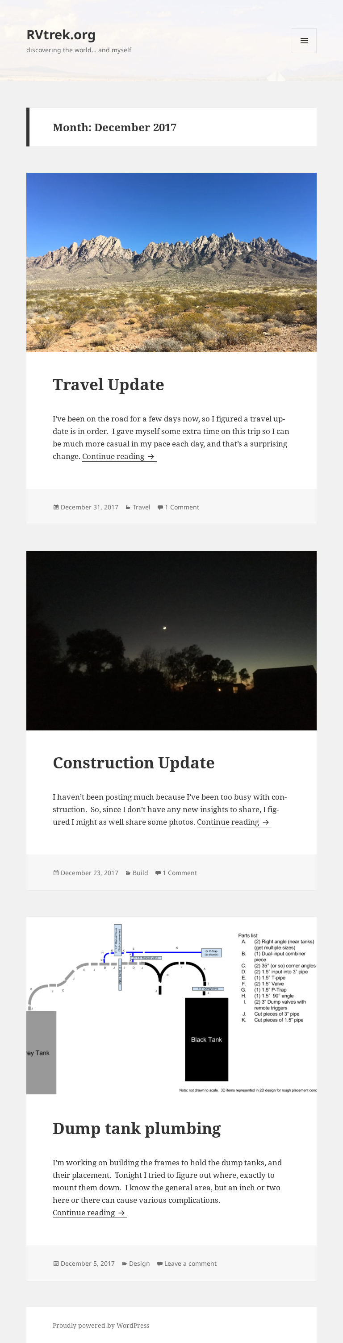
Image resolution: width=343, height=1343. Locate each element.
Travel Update (108, 384)
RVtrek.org (61, 34)
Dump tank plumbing (137, 1128)
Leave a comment (190, 1263)
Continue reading (119, 456)
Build (140, 872)
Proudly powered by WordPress (101, 1325)
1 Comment (182, 507)
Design (139, 1263)
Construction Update (134, 762)
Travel (142, 507)
